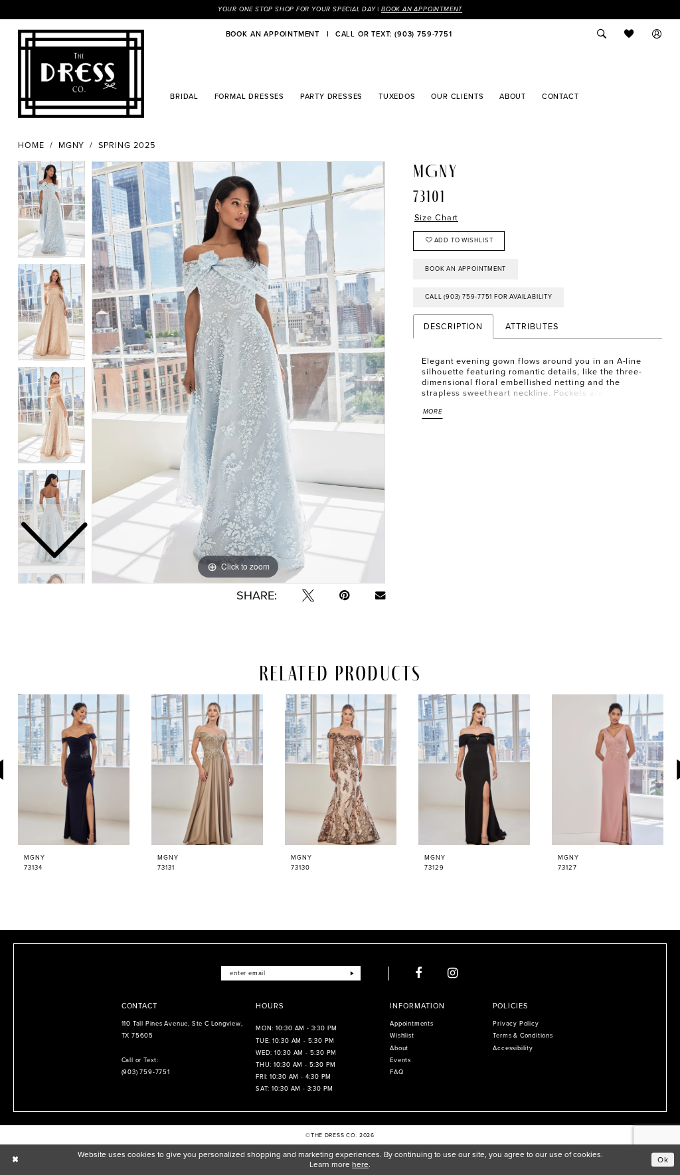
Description (453, 326)
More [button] (432, 411)
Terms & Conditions (522, 1035)
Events (400, 1060)
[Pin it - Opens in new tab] (344, 595)
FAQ (396, 1072)
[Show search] (602, 33)
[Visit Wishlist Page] (629, 33)
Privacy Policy (516, 1023)
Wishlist (402, 1035)
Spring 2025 (126, 145)
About (399, 1048)
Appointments (411, 1023)
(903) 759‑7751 (146, 1072)
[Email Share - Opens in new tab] (380, 595)
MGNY (71, 145)
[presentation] (73, 769)
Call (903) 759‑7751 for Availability (488, 296)
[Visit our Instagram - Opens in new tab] (453, 973)
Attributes (531, 326)
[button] (657, 33)
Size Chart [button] (436, 218)
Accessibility (513, 1048)
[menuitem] (272, 33)
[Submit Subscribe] (352, 973)
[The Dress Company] (81, 74)
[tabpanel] (238, 372)
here (360, 1164)
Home (31, 145)
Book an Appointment (421, 9)
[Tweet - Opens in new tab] (308, 595)
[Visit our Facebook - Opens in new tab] (418, 973)
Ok (663, 1159)
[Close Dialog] (15, 1159)
